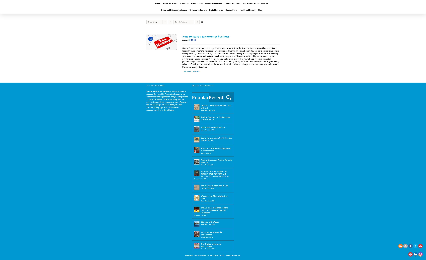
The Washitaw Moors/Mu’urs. (213, 127)
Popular (200, 97)
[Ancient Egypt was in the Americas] (196, 119)
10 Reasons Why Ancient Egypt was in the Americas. (216, 149)
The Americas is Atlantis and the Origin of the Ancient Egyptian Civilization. (214, 210)
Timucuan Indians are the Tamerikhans (211, 233)
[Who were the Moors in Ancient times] (196, 198)
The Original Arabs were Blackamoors (211, 245)
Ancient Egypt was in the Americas (215, 117)
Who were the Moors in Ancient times (214, 197)
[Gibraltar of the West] (196, 223)
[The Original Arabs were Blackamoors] (196, 246)
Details (197, 71)
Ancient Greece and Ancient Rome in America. (216, 161)
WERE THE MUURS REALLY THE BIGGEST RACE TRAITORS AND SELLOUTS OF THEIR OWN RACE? (215, 174)
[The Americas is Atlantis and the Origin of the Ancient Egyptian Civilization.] (196, 209)
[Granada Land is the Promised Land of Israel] (196, 107)
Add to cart (187, 71)
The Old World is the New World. (214, 186)
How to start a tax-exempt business (205, 36)
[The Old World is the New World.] (196, 187)
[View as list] (202, 22)
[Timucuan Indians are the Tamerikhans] (196, 234)
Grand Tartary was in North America (216, 138)
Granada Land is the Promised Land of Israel (216, 106)
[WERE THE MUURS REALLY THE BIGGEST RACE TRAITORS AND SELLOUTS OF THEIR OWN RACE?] (196, 173)
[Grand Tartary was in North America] (196, 139)
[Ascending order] (170, 22)
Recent (216, 97)
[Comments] (229, 97)
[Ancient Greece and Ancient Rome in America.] (196, 162)
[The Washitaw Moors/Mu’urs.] (196, 129)
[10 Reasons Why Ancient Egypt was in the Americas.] (196, 150)
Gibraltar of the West (210, 222)
